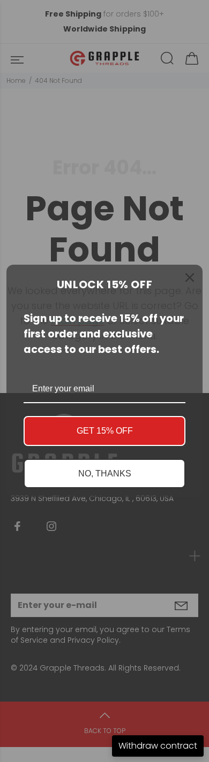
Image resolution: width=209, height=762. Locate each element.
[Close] (190, 277)
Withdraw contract (157, 746)
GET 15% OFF (105, 430)
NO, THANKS (104, 473)
